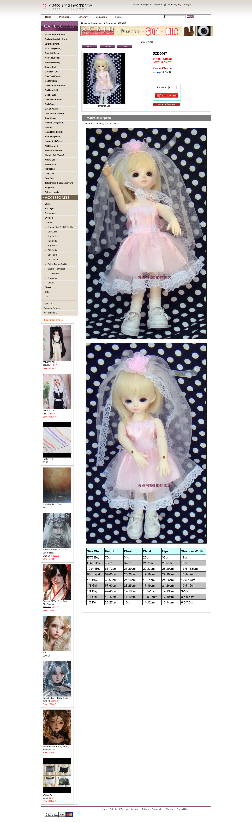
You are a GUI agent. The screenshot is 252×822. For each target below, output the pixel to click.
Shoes (48, 287)
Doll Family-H (51, 90)
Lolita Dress (53, 273)
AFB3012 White (50, 410)
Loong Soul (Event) (54, 141)
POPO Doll (50, 169)
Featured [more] (54, 319)
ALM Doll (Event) (53, 48)
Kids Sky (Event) (53, 136)
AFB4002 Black (50, 362)
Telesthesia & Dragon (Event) (59, 183)
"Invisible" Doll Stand (52, 504)
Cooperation (157, 809)
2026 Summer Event (55, 34)
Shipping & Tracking (119, 809)
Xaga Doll (49, 187)
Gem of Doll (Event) (54, 113)
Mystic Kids (50, 164)
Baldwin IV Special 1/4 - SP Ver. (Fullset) (55, 551)
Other (47, 292)
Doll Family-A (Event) (55, 85)
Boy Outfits (52, 236)
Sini (44, 653)
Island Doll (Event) (54, 132)
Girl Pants (52, 250)
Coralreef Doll (51, 72)
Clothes (95, 23)
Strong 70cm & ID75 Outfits (60, 227)
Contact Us (101, 17)
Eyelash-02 (48, 459)
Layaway (83, 17)
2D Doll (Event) (52, 44)
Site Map (170, 809)
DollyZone (50, 104)
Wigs (47, 204)
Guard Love (50, 118)
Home (48, 17)
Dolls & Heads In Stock (56, 39)
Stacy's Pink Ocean (56, 269)
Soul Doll (49, 178)
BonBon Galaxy (52, 62)
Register (158, 4)
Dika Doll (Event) (53, 76)
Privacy (145, 809)
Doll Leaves (50, 95)
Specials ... (49, 303)
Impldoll (48, 127)
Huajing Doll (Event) (54, 123)
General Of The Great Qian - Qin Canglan (56, 603)
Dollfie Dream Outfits (57, 264)
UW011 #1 (47, 795)
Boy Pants (52, 255)
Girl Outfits (52, 232)
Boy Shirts (52, 245)
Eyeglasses (50, 213)
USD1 (48, 296)
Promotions (65, 17)
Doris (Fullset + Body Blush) (56, 698)
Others (50, 283)
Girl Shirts (52, 241)
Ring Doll (49, 174)
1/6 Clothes (108, 23)
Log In (146, 4)
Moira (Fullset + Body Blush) (56, 746)
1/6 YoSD (166, 72)
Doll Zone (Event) (53, 99)
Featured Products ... (53, 308)
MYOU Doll (50, 160)
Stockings (52, 278)
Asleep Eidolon (52, 58)
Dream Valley (51, 109)
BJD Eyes (50, 208)
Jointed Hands (52, 192)
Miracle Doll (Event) (54, 155)
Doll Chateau (51, 81)
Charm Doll (50, 67)
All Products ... (50, 313)
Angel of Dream (52, 53)
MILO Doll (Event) (53, 150)
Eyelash (49, 218)
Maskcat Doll (51, 146)
